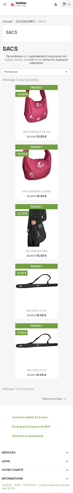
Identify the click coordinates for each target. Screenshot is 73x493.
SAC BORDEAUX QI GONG (36, 191)
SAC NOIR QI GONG (36, 251)
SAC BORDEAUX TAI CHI (36, 131)
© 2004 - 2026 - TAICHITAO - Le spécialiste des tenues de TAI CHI (36, 486)
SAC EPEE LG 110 (36, 370)
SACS (11, 32)
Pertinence (36, 72)
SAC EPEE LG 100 (36, 310)
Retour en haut (54, 399)
